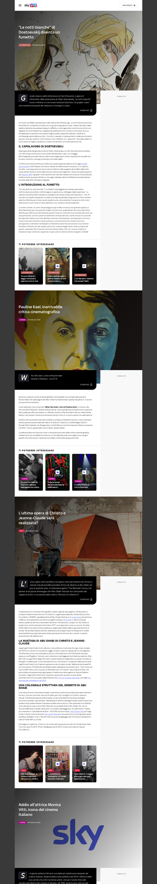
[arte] (32, 5)
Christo (68, 620)
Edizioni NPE (27, 175)
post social (76, 617)
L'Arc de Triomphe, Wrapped (68, 678)
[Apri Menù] (22, 5)
